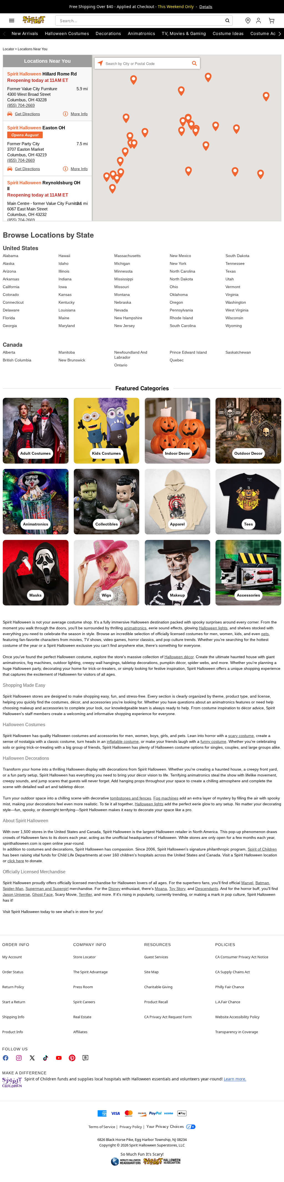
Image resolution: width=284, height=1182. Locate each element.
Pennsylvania (181, 310)
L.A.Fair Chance (227, 1001)
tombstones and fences (130, 798)
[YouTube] (58, 1057)
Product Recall (156, 1001)
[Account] (259, 21)
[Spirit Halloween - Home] (34, 20)
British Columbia (17, 360)
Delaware (11, 310)
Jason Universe (16, 894)
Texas (230, 271)
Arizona (9, 271)
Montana (122, 294)
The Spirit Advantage (90, 971)
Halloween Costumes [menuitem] (67, 33)
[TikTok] (45, 1057)
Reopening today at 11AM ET (37, 80)
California (11, 287)
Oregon (176, 302)
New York (178, 263)
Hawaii (64, 255)
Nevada (121, 310)
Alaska (8, 263)
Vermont (232, 287)
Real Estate (82, 1016)
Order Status (12, 971)
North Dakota (181, 279)
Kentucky (67, 302)
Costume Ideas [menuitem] (228, 33)
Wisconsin (234, 318)
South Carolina (183, 325)
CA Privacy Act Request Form (168, 1016)
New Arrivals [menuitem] (25, 33)
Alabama (10, 255)
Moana (161, 888)
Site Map (151, 971)
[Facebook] (5, 1057)
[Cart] (271, 20)
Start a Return (13, 1001)
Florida (9, 318)
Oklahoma (179, 294)
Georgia (10, 325)
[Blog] (85, 1057)
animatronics (135, 628)
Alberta (9, 352)
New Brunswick (72, 360)
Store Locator (84, 956)
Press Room (83, 986)
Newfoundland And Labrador (130, 354)
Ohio (174, 287)
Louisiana (67, 310)
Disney (114, 888)
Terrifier (85, 894)
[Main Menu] (12, 21)
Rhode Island (181, 318)
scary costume (241, 735)
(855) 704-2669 (21, 105)
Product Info (12, 1031)
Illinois (64, 271)
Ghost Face (42, 894)
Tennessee (235, 263)
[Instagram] (19, 1057)
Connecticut (13, 302)
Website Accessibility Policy (237, 1016)
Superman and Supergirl (47, 888)
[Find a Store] (248, 21)
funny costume (213, 741)
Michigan (122, 263)
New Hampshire (128, 318)
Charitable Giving (158, 986)
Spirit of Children (262, 849)
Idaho (64, 263)
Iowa (63, 287)
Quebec (177, 360)
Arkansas (11, 279)
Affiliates (80, 1031)
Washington (235, 302)
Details (205, 6)
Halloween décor (179, 657)
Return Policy (13, 986)
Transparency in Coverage (236, 1031)
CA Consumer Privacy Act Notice (241, 956)
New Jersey (124, 325)
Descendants (206, 888)
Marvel (247, 883)
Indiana (65, 279)
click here (15, 861)
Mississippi (123, 279)
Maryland (67, 325)
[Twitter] (32, 1057)
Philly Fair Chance (229, 986)
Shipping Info (13, 1016)
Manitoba (67, 352)
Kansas (65, 294)
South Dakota (237, 255)
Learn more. (235, 1079)
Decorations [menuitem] (108, 33)
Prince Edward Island (188, 352)
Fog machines (165, 798)
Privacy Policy (131, 1126)
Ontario (120, 365)
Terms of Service (101, 1126)
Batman (262, 883)
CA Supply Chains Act (232, 971)
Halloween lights (213, 628)
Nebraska (122, 302)
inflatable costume (123, 741)
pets (265, 634)
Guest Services (156, 956)
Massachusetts (127, 255)
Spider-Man (13, 888)
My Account (12, 956)
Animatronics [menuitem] (141, 33)
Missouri (121, 287)
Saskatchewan (238, 352)
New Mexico (180, 255)
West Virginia (236, 310)
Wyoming (233, 325)
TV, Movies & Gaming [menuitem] (184, 33)
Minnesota (123, 271)
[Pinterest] (72, 1057)
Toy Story (177, 888)
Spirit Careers (84, 1001)
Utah (229, 279)
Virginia (232, 294)
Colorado (11, 294)
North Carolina (182, 271)
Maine (64, 318)
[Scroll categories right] (280, 33)
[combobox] (143, 21)
